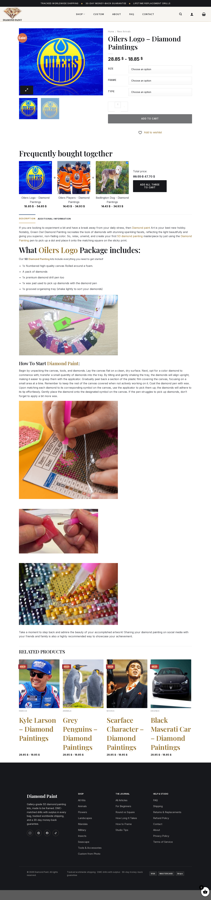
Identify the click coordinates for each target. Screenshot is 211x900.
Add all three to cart (150, 186)
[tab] (27, 218)
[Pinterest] (38, 833)
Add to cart (150, 118)
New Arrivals (124, 31)
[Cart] (204, 14)
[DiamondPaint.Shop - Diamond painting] (35, 14)
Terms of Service (163, 841)
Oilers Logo (58, 250)
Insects (82, 835)
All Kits (82, 800)
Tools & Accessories (90, 847)
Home (111, 31)
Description (27, 218)
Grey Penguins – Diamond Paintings (80, 733)
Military (82, 830)
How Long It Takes (126, 818)
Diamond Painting (39, 259)
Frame (112, 80)
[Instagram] (30, 833)
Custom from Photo (89, 853)
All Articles (121, 800)
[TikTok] (56, 833)
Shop (79, 14)
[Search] (181, 14)
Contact (148, 14)
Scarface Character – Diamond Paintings (125, 733)
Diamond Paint (62, 363)
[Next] (97, 61)
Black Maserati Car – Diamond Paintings (171, 733)
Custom (98, 14)
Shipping (158, 806)
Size (110, 68)
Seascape (83, 841)
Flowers (82, 812)
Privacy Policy (161, 835)
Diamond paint (141, 227)
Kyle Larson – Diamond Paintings (37, 729)
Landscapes (85, 818)
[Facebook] (47, 833)
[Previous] (25, 61)
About (116, 14)
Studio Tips (122, 830)
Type (111, 91)
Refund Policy (161, 818)
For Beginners (123, 806)
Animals (82, 806)
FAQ (131, 14)
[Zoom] (26, 90)
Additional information (54, 218)
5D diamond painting (130, 236)
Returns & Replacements (167, 812)
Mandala (83, 824)
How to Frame (124, 824)
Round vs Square (125, 812)
